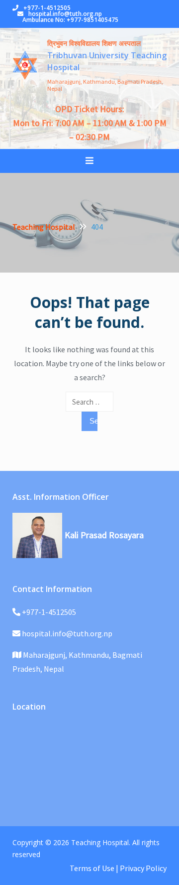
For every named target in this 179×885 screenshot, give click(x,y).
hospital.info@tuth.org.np (65, 13)
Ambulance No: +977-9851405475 (70, 19)
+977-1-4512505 (47, 7)
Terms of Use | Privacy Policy (118, 868)
